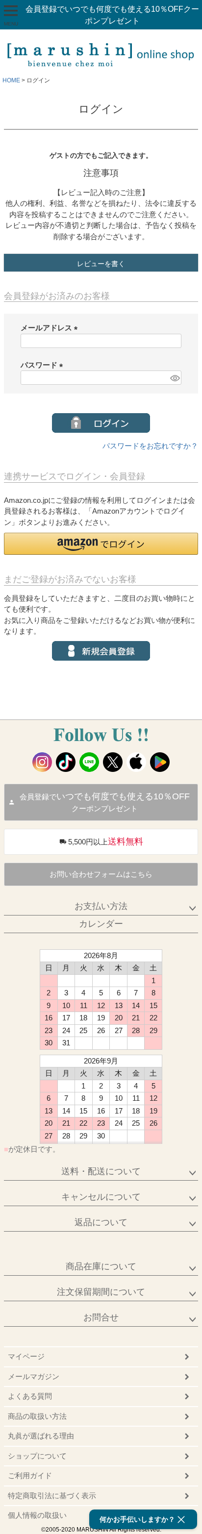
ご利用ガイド (30, 1475)
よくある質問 (30, 1396)
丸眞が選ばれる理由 (41, 1436)
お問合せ (101, 1317)
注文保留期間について (101, 1292)
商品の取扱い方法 (37, 1416)
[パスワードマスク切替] (174, 377)
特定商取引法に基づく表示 (52, 1495)
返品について (101, 1222)
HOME (11, 80)
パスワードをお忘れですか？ (150, 446)
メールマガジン (33, 1376)
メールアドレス (51, 327)
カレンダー (101, 924)
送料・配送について (101, 1171)
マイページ (26, 1356)
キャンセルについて (101, 1197)
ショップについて (37, 1456)
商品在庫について (101, 1266)
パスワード (44, 365)
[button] (101, 544)
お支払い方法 (101, 906)
